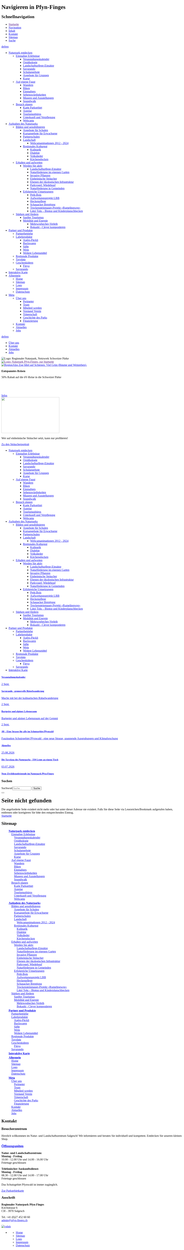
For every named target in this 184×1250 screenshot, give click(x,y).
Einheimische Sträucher (30, 957)
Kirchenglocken (26, 938)
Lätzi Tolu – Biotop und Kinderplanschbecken (43, 990)
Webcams (19, 898)
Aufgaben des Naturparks (24, 903)
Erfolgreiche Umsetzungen (29, 970)
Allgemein (15, 1057)
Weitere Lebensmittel (26, 1033)
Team (17, 1087)
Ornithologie (21, 840)
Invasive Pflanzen (27, 954)
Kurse (17, 856)
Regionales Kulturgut (26, 925)
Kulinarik (22, 928)
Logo (14, 1067)
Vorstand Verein (23, 1093)
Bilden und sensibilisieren (25, 906)
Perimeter (19, 1084)
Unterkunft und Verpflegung (30, 895)
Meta (12, 1077)
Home (14, 1060)
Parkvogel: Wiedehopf (29, 964)
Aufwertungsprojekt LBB (31, 977)
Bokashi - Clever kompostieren (34, 1006)
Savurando (20, 847)
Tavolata (16, 1039)
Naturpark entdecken (22, 831)
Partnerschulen (22, 915)
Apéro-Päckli (21, 1020)
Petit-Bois (22, 974)
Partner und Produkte (22, 1010)
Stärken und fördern (22, 993)
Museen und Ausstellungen (29, 876)
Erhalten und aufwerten (24, 941)
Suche (12, 40)
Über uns (16, 1081)
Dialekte (21, 932)
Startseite (14, 24)
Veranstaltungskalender (13, 677)
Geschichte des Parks (26, 1100)
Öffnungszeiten (12, 1146)
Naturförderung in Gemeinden (34, 967)
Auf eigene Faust (21, 860)
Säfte (17, 1026)
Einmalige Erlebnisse (23, 834)
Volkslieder (23, 935)
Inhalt (12, 30)
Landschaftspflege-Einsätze (29, 843)
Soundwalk (20, 879)
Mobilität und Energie (26, 999)
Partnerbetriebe (19, 1013)
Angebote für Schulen (26, 909)
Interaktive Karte (19, 1053)
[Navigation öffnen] (2, 792)
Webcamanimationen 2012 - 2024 (36, 922)
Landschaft (20, 919)
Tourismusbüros (23, 892)
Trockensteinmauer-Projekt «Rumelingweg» (42, 987)
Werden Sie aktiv (23, 945)
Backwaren (20, 1023)
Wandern (19, 863)
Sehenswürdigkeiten (25, 873)
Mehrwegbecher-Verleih (30, 1003)
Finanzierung (21, 1103)
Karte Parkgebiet (23, 885)
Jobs (13, 1113)
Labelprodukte (19, 1016)
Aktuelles (6, 745)
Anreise (18, 889)
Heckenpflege (25, 980)
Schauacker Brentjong (29, 983)
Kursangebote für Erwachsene (31, 912)
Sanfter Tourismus (24, 996)
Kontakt (13, 34)
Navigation (15, 27)
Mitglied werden (23, 1090)
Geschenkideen (20, 1042)
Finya (17, 1046)
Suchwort (6, 788)
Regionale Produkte (22, 1036)
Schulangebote (22, 850)
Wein (17, 1029)
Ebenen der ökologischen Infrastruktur (38, 961)
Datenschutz (18, 1073)
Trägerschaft (21, 1097)
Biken (17, 866)
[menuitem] (96, 24)
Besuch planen (19, 882)
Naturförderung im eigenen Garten (36, 951)
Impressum (17, 1070)
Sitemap (13, 37)
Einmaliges (20, 869)
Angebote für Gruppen (27, 853)
